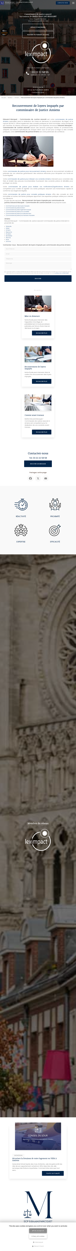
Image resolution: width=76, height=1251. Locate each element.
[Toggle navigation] (73, 3)
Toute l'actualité (53, 1173)
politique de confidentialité (61, 273)
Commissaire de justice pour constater (17, 211)
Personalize (39, 1242)
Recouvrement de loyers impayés (35, 368)
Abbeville (8, 226)
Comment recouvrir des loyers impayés (17, 206)
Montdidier (9, 236)
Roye (7, 239)
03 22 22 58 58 (38, 87)
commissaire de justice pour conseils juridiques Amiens (29, 194)
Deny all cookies (38, 1236)
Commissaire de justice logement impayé (18, 209)
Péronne (8, 237)
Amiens (17, 97)
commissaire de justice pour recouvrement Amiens (27, 171)
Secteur (10, 97)
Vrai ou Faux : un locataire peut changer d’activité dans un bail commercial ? (37, 1159)
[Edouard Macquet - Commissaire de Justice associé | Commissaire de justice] (2, 3)
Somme (8, 241)
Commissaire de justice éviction (15, 208)
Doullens (8, 234)
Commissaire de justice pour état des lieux (18, 213)
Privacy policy (39, 1246)
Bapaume (9, 232)
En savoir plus (41, 333)
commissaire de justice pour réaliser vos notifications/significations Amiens (38, 187)
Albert (7, 228)
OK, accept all (39, 1231)
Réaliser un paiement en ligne (38, 35)
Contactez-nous (62, 3)
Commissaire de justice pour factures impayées (20, 215)
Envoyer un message (38, 464)
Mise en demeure (32, 316)
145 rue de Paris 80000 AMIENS (38, 90)
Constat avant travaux (34, 415)
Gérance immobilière (38, 27)
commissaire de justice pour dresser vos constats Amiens (29, 179)
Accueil (3, 97)
